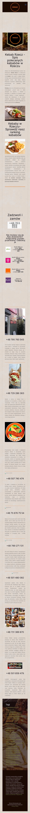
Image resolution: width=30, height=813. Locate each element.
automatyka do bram (11, 711)
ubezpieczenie (9, 750)
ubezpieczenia (19, 743)
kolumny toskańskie (10, 727)
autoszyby (19, 712)
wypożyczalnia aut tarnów (12, 757)
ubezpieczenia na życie (11, 744)
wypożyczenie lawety (11, 762)
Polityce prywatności (11, 794)
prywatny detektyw (10, 734)
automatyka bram (10, 709)
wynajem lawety (17, 752)
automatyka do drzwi (11, 712)
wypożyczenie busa (10, 760)
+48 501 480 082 (15, 577)
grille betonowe (18, 719)
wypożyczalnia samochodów (13, 759)
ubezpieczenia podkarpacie (12, 746)
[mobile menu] (25, 4)
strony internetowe (10, 739)
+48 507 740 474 (15, 478)
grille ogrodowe (9, 721)
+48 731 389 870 (15, 632)
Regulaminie (19, 794)
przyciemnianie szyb (11, 736)
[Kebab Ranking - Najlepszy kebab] (15, 6)
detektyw (8, 718)
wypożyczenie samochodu (12, 764)
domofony (8, 719)
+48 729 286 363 (15, 393)
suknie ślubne (18, 739)
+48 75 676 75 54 (15, 513)
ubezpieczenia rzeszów (11, 748)
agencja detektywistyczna (12, 707)
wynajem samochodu (11, 753)
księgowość (8, 728)
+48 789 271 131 (15, 545)
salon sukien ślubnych (11, 737)
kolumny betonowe (10, 725)
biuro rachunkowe (10, 716)
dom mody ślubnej (15, 718)
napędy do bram (10, 730)
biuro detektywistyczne (11, 714)
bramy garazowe (19, 716)
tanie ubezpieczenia (10, 743)
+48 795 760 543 (15, 339)
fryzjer (12, 719)
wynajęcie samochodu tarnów (13, 755)
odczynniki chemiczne (11, 732)
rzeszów (18, 736)
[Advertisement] (15, 22)
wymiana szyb (16, 750)
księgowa (18, 727)
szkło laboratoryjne (10, 741)
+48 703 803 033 (14, 225)
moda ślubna (15, 728)
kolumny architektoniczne (12, 723)
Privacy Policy (15, 806)
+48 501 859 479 (15, 673)
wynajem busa (9, 752)
